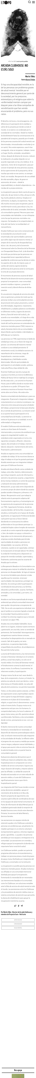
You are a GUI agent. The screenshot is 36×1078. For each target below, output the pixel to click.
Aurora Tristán (30, 80)
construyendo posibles (22, 61)
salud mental (18, 928)
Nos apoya (18, 1070)
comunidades (18, 924)
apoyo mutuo (18, 920)
